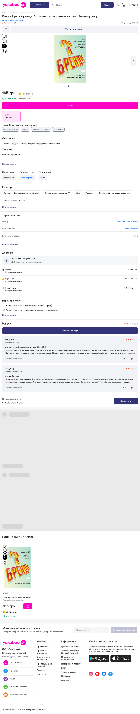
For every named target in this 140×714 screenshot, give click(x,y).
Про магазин (43, 647)
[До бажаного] (6, 29)
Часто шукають (68, 672)
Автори (65, 680)
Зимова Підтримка (40, 129)
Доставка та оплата (71, 647)
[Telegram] (110, 674)
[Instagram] (91, 674)
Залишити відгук (70, 330)
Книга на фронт (10, 129)
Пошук (107, 5)
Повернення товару (71, 664)
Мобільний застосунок (103, 641)
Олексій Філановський (12, 20)
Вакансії (41, 670)
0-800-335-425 (12, 402)
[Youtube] (97, 674)
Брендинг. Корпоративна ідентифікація (19, 13)
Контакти (41, 674)
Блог (63, 668)
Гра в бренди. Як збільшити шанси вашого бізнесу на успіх (17, 598)
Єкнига (25, 129)
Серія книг (66, 676)
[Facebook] (104, 674)
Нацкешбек (58, 129)
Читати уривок (76, 29)
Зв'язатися (125, 401)
